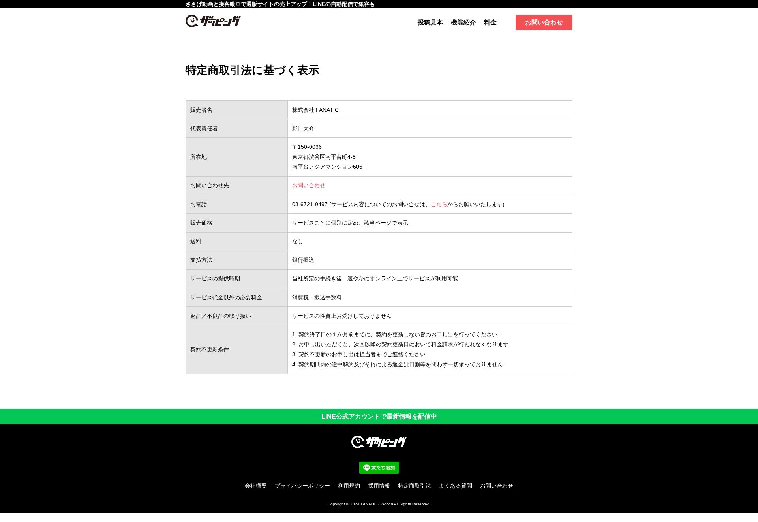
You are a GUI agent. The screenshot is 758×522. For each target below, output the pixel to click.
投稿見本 (430, 22)
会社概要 (256, 486)
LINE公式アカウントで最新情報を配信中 (379, 416)
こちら (439, 204)
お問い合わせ (544, 22)
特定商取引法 (414, 486)
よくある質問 (455, 486)
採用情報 (379, 486)
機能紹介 (463, 22)
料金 (490, 22)
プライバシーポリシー (302, 486)
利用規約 (349, 486)
